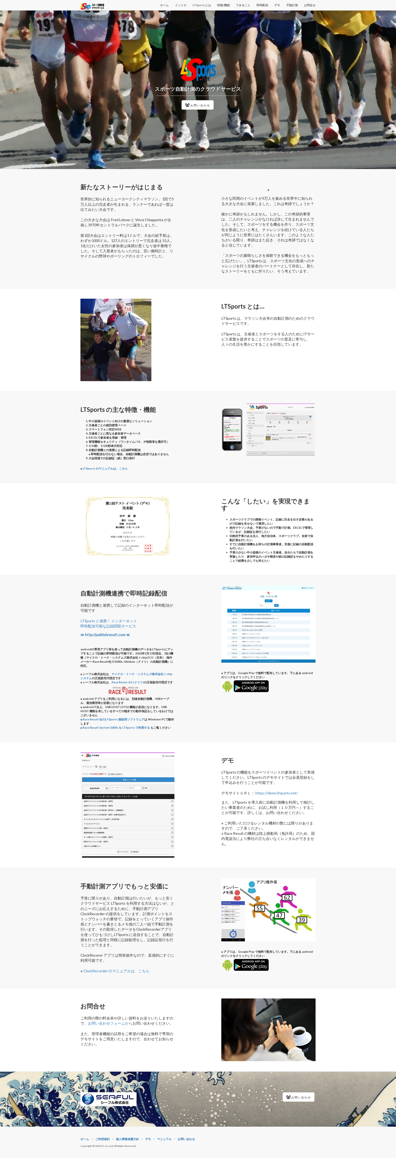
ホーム (164, 5)
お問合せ (310, 5)
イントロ (180, 5)
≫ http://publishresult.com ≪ (105, 634)
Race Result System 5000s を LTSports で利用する (116, 727)
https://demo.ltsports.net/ (276, 793)
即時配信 (262, 5)
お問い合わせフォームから (110, 1023)
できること (243, 5)
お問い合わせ (186, 1139)
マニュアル (164, 1139)
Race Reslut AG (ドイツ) (128, 682)
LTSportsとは (202, 5)
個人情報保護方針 (127, 1139)
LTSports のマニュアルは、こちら (105, 468)
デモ (277, 5)
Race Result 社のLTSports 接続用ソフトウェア (113, 719)
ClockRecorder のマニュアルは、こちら (116, 971)
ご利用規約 (102, 1139)
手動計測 (292, 5)
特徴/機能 (223, 5)
